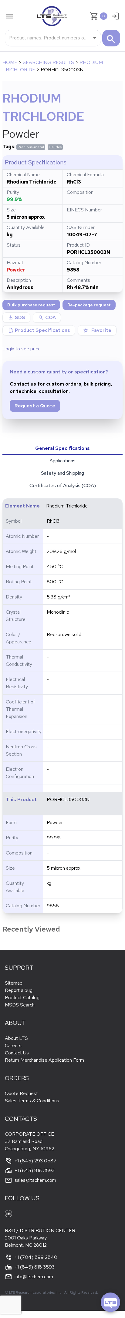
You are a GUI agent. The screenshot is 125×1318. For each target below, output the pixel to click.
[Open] (94, 38)
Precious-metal (31, 147)
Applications (62, 460)
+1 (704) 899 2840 (36, 1257)
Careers (13, 1045)
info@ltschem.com (34, 1276)
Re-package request (89, 305)
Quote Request (21, 1093)
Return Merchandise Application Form (44, 1060)
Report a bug (18, 990)
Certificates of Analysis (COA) (62, 485)
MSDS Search (20, 1005)
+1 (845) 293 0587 (35, 1161)
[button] (47, 317)
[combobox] (48, 38)
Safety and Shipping (62, 473)
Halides (55, 147)
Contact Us (17, 1053)
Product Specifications (39, 330)
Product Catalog (22, 997)
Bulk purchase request (31, 305)
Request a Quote (35, 406)
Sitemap (13, 983)
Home (9, 62)
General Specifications (62, 448)
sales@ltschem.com (35, 1180)
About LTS (16, 1038)
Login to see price (21, 349)
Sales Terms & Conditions (32, 1100)
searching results (48, 62)
